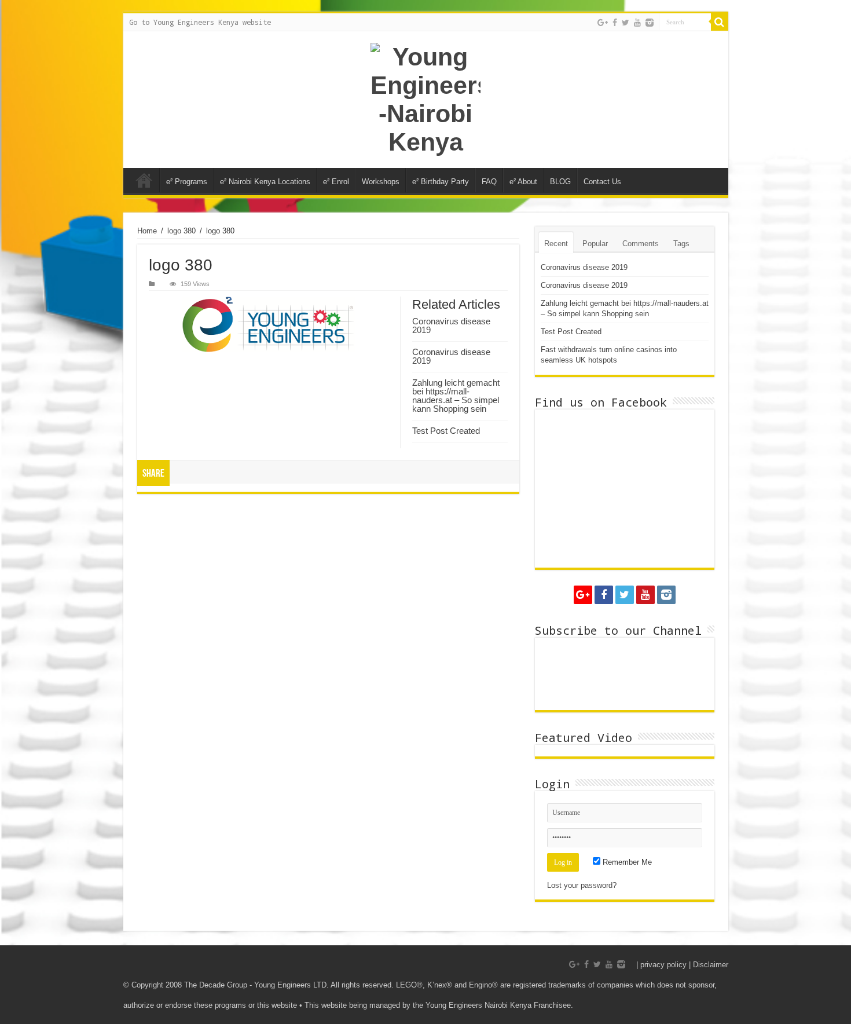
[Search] (719, 22)
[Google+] (602, 23)
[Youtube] (637, 23)
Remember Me (626, 862)
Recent (556, 243)
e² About (523, 181)
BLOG (560, 181)
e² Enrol (336, 181)
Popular (595, 243)
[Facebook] (614, 23)
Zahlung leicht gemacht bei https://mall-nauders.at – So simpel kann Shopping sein (456, 396)
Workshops (380, 181)
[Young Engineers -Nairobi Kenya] (426, 99)
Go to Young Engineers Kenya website (200, 22)
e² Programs (186, 181)
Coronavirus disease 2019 (451, 325)
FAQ (489, 181)
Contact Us (602, 181)
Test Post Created (446, 431)
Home (147, 230)
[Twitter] (625, 23)
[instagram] (649, 23)
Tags (681, 243)
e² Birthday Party (440, 181)
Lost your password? (582, 885)
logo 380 (181, 230)
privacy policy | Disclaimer (684, 964)
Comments (640, 243)
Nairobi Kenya (144, 180)
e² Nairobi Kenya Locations (265, 181)
